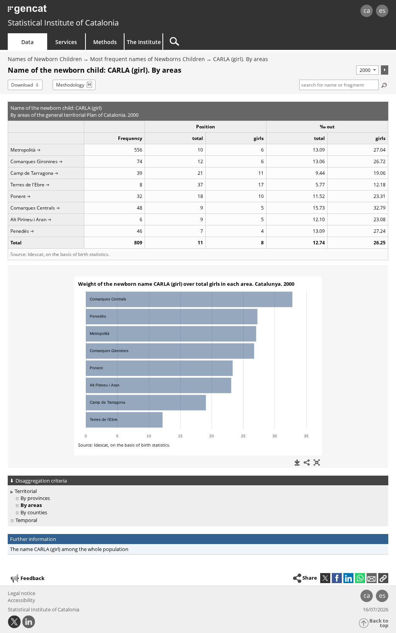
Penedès (19, 231)
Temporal (26, 520)
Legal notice (21, 593)
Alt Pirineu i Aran (28, 219)
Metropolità (23, 150)
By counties (33, 512)
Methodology (70, 85)
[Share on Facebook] (337, 578)
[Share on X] (325, 578)
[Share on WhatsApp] (360, 578)
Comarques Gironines (34, 161)
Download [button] (22, 85)
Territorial (26, 491)
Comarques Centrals (32, 208)
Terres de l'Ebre (27, 184)
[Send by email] (372, 578)
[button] (383, 578)
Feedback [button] (32, 578)
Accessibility (21, 600)
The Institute (144, 42)
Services (66, 42)
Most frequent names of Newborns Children (147, 59)
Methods (105, 42)
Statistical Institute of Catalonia (63, 22)
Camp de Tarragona (31, 173)
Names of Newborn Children (45, 59)
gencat (84, 11)
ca (367, 10)
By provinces (35, 498)
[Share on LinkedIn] (348, 578)
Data (27, 42)
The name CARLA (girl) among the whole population (69, 549)
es (382, 10)
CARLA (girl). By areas (240, 59)
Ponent (18, 196)
